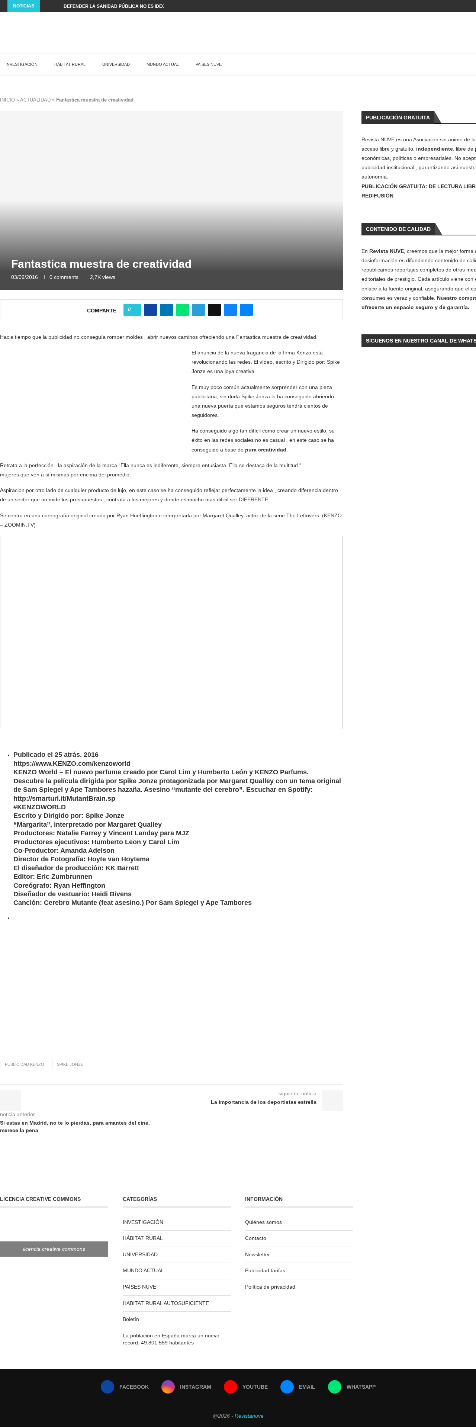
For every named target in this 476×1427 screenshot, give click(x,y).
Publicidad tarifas (265, 1270)
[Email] (458, 6)
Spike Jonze (70, 1064)
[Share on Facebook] (150, 310)
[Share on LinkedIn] (166, 310)
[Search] (472, 64)
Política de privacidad (270, 1287)
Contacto (255, 1238)
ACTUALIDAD (35, 100)
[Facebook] (432, 6)
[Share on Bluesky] (230, 310)
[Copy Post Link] (214, 310)
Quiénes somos (263, 1222)
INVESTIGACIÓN (22, 64)
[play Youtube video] (171, 632)
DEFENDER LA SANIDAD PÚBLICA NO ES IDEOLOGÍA (121, 6)
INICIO (7, 100)
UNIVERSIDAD (116, 64)
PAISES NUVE (209, 64)
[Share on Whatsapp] (182, 310)
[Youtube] (449, 6)
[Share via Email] (246, 310)
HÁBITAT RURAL (70, 64)
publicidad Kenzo (24, 1064)
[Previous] (47, 6)
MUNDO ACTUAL (163, 64)
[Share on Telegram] (198, 310)
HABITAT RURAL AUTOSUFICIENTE (166, 1303)
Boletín (131, 1319)
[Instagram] (441, 6)
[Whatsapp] (467, 6)
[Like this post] (134, 310)
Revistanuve (249, 1416)
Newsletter (257, 1254)
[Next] (56, 6)
